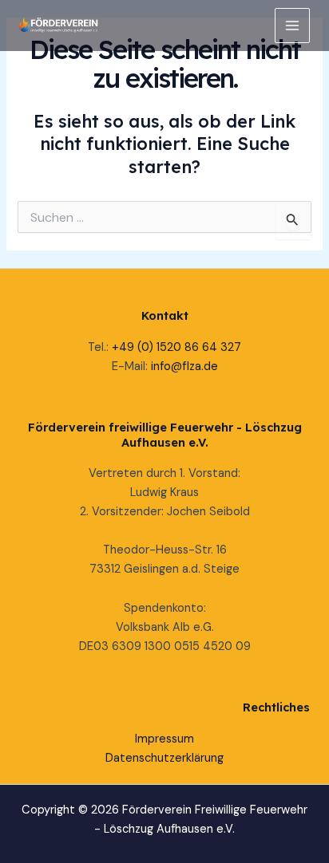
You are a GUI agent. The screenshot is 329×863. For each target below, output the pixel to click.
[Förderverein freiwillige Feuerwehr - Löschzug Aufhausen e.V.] (59, 25)
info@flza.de (184, 366)
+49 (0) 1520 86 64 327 (176, 347)
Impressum (164, 739)
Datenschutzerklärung (164, 758)
